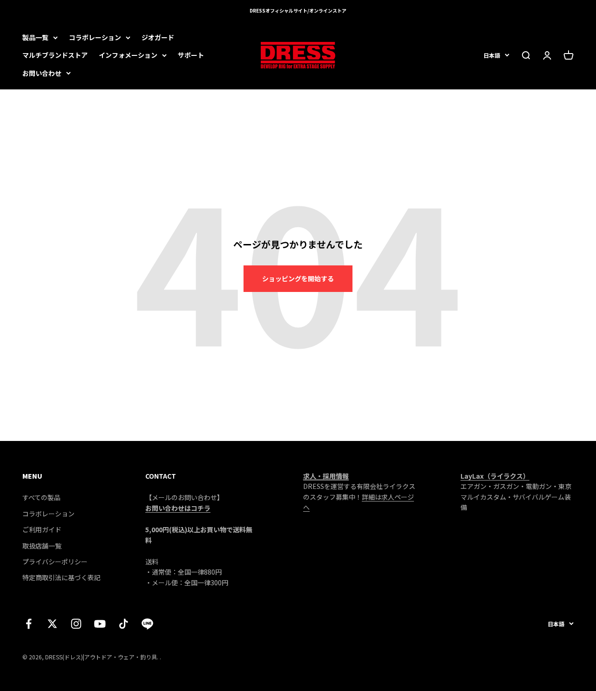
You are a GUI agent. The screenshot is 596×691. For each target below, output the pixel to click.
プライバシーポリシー (55, 561)
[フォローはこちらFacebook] (28, 623)
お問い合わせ (41, 73)
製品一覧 (35, 37)
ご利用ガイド (41, 529)
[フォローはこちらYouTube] (100, 623)
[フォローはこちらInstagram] (76, 623)
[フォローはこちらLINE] (147, 623)
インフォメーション (128, 55)
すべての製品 (41, 497)
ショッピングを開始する (298, 278)
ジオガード (158, 37)
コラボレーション (95, 37)
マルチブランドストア (55, 55)
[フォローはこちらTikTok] (123, 623)
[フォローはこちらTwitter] (52, 623)
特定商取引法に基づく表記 (61, 577)
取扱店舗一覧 (41, 545)
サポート (191, 55)
